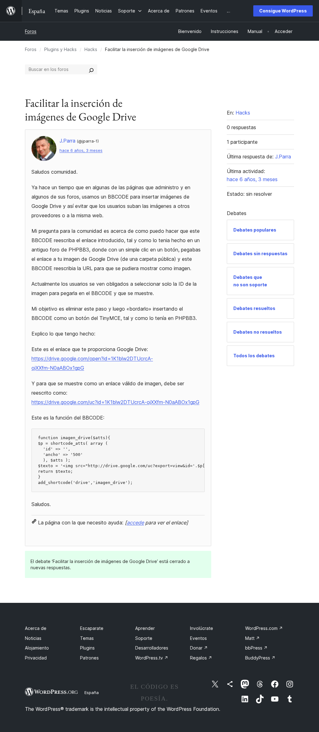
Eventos (198, 638)
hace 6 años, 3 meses (81, 150)
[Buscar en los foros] (91, 69)
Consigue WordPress (283, 10)
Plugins (87, 647)
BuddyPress (260, 657)
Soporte (143, 638)
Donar (199, 647)
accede (135, 522)
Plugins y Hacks (60, 49)
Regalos (201, 657)
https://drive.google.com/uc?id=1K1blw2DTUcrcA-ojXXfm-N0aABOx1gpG (115, 402)
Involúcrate (201, 628)
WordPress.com (264, 628)
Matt (252, 638)
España (91, 692)
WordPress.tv (151, 657)
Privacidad (36, 657)
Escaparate (91, 628)
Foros (30, 31)
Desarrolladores (151, 647)
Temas (87, 638)
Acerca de (35, 628)
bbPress (256, 647)
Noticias (33, 638)
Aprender (145, 628)
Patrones (89, 657)
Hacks (90, 49)
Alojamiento (37, 647)
